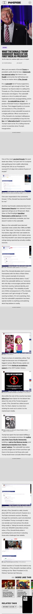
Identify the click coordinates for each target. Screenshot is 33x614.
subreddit (8, 84)
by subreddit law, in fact (16, 101)
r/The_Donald (22, 79)
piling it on (5, 398)
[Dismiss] (30, 597)
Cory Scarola (8, 63)
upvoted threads (19, 159)
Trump (24, 69)
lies (3, 121)
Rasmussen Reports (9, 208)
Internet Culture (9, 607)
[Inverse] (14, 3)
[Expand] (24, 597)
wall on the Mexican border (18, 442)
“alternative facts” (13, 121)
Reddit (4, 77)
